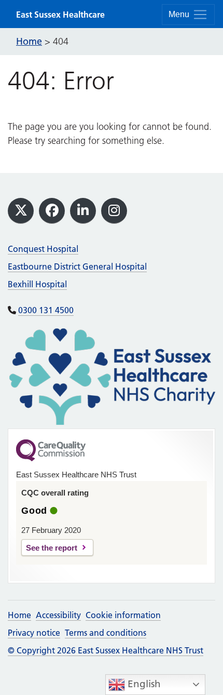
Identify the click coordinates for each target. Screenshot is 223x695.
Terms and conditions (105, 632)
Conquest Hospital (43, 249)
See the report (51, 547)
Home (19, 615)
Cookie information (123, 615)
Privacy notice (34, 632)
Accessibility (58, 615)
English (143, 684)
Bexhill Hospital (37, 284)
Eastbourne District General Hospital (77, 266)
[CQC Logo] (51, 459)
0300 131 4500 (46, 310)
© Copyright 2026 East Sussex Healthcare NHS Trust (105, 650)
